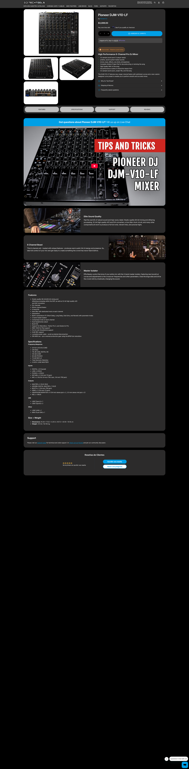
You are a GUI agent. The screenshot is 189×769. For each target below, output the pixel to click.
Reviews (147, 109)
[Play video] (94, 166)
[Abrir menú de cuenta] (159, 2)
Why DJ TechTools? (107, 81)
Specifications (77, 109)
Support (112, 109)
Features (41, 109)
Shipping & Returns (107, 85)
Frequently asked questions (110, 90)
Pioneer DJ (103, 18)
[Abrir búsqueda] (155, 2)
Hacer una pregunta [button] (114, 467)
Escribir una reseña (114, 462)
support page (41, 443)
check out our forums (76, 443)
